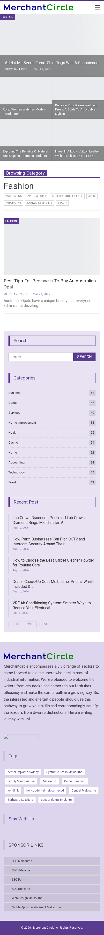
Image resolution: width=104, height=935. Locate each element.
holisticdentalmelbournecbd (45, 790)
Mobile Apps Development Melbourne (36, 907)
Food (12, 482)
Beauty (62, 203)
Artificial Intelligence (67, 196)
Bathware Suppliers (39, 203)
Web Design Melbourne (27, 898)
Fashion (7, 17)
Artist (92, 196)
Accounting (14, 196)
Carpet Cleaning (74, 781)
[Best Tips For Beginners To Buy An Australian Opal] (52, 246)
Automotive (13, 203)
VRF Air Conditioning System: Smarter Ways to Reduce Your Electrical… (52, 605)
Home (12, 452)
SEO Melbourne (22, 861)
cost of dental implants (56, 799)
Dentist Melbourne (84, 790)
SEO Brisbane (21, 889)
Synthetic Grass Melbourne (64, 772)
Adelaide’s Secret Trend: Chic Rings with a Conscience (51, 62)
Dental (12, 402)
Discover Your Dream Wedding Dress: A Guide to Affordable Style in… (76, 109)
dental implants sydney (23, 772)
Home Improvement (22, 422)
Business (14, 393)
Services (14, 412)
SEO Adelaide (21, 870)
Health (12, 432)
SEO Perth (18, 879)
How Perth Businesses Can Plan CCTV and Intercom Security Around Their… (49, 541)
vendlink (13, 790)
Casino (13, 442)
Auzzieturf (49, 781)
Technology (16, 472)
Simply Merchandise (21, 781)
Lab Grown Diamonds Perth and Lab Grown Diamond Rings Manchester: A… (49, 520)
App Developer (37, 196)
